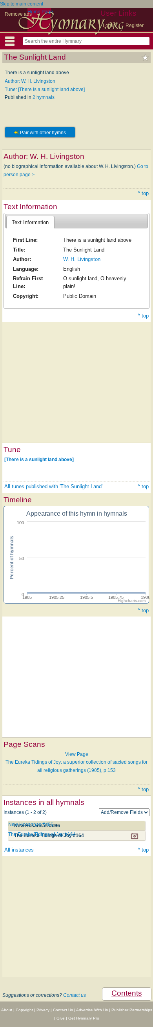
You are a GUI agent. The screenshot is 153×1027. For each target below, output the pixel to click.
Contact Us (63, 1010)
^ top (143, 193)
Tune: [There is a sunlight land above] (45, 89)
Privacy (42, 1010)
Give (60, 1018)
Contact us (74, 995)
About (6, 1010)
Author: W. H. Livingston (30, 81)
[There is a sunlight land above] (39, 459)
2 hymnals (44, 97)
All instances (19, 850)
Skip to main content (21, 4)
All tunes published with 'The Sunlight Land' (53, 486)
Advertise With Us (92, 1010)
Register (135, 25)
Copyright (24, 1010)
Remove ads (18, 14)
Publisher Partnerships (131, 1010)
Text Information (30, 222)
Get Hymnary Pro (83, 1018)
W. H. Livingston (81, 259)
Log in (109, 25)
